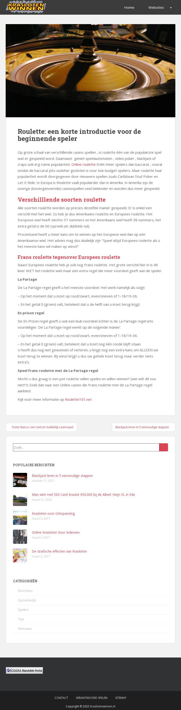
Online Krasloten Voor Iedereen (56, 532)
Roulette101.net (78, 399)
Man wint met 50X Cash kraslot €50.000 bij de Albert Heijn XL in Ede (83, 494)
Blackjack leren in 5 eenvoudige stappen (62, 475)
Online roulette (83, 164)
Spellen (23, 609)
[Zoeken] (163, 447)
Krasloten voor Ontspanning (53, 513)
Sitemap (120, 698)
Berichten (25, 590)
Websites (156, 7)
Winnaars (25, 628)
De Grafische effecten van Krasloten (59, 551)
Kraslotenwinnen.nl (102, 706)
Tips (21, 619)
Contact (61, 698)
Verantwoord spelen (91, 698)
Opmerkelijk (27, 600)
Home (129, 7)
